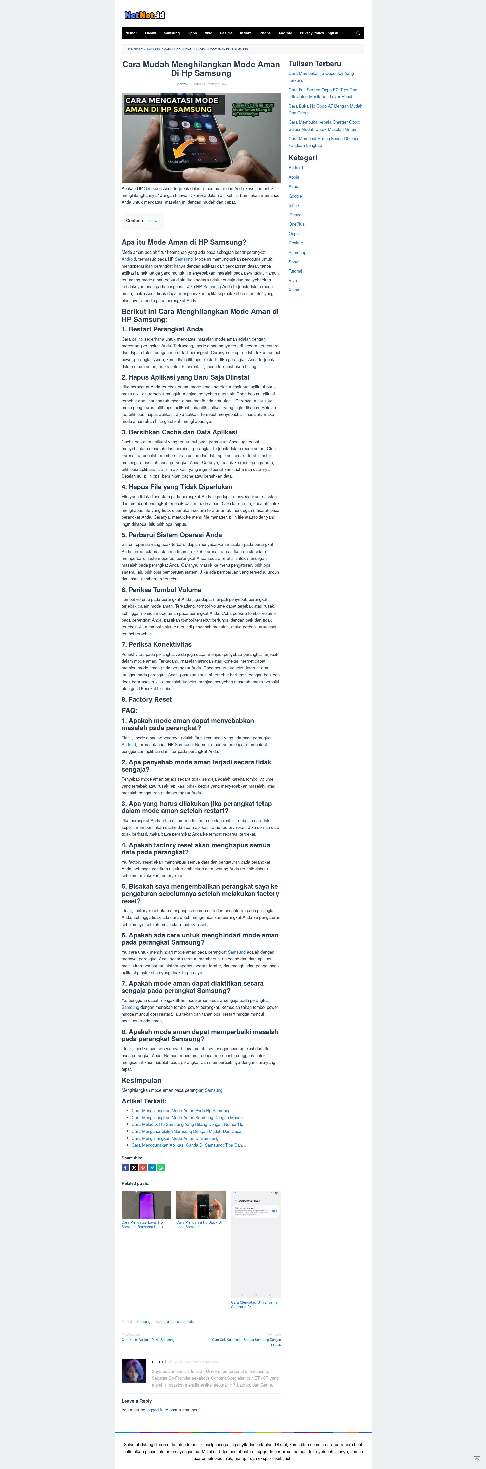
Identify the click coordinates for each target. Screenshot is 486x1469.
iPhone (295, 214)
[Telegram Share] (152, 1167)
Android (129, 259)
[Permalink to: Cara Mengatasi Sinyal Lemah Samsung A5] (256, 1244)
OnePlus (297, 224)
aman (171, 1321)
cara (180, 1321)
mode (190, 1321)
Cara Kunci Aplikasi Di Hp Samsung (148, 1337)
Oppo (294, 233)
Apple (294, 177)
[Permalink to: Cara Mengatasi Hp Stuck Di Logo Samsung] (201, 1205)
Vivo (293, 280)
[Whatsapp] (161, 1167)
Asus (293, 186)
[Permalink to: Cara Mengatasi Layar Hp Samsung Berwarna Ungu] (146, 1205)
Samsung (153, 188)
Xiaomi (295, 290)
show (153, 220)
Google (295, 196)
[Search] (358, 33)
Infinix (294, 205)
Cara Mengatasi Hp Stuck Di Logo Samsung (199, 1224)
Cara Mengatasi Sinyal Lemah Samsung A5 (255, 1304)
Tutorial (295, 271)
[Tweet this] (134, 1167)
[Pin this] (143, 1167)
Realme (296, 243)
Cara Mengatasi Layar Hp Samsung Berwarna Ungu (142, 1224)
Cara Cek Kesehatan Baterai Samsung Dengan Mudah (246, 1339)
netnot (159, 1361)
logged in (154, 1409)
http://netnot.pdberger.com (195, 1361)
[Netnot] (144, 14)
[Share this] (125, 1167)
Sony (293, 261)
